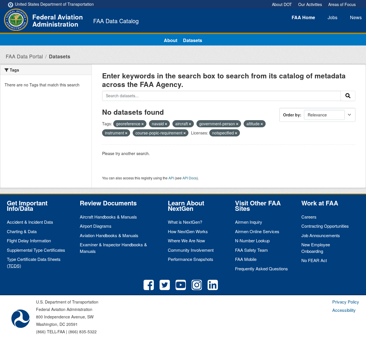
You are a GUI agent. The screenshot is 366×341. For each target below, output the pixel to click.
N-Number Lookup (252, 240)
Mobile (245, 259)
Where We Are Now (186, 240)
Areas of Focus (342, 4)
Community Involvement (191, 250)
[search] (348, 96)
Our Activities (310, 4)
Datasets (192, 40)
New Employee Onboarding (315, 247)
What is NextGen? (185, 222)
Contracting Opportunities (325, 226)
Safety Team (251, 250)
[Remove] (143, 124)
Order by (291, 115)
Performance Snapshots (190, 259)
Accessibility (344, 310)
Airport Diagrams (96, 226)
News (356, 17)
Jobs (332, 17)
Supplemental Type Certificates (36, 250)
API (171, 177)
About (170, 40)
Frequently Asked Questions (261, 268)
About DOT (282, 4)
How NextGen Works (188, 231)
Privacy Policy (345, 302)
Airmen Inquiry (248, 222)
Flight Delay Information (29, 240)
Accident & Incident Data (30, 222)
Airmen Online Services (257, 231)
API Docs (189, 177)
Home (303, 17)
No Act (314, 260)
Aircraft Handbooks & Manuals (108, 217)
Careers (309, 217)
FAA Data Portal (24, 56)
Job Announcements (320, 235)
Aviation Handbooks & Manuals (109, 235)
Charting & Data (22, 231)
